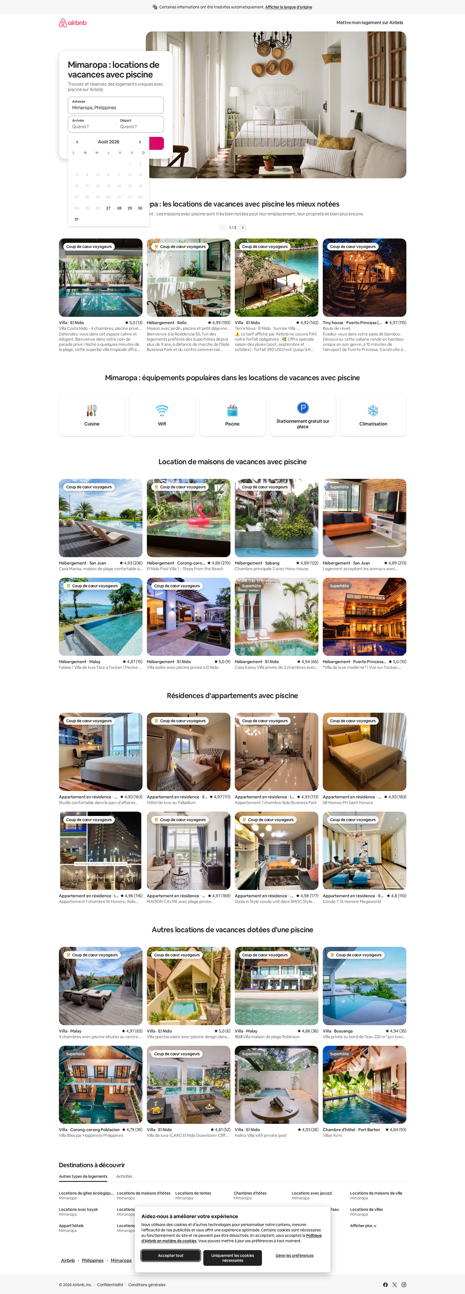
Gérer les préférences (294, 1255)
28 (119, 208)
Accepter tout (171, 1255)
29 (130, 208)
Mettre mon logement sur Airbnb (370, 22)
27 (108, 208)
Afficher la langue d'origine (288, 7)
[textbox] (92, 126)
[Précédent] (222, 227)
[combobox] (116, 107)
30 (140, 208)
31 (76, 219)
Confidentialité (110, 1284)
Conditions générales (147, 1284)
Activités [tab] (124, 1176)
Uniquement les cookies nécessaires (232, 1258)
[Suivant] (242, 227)
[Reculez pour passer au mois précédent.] (77, 142)
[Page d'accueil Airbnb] (73, 22)
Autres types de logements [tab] (83, 1176)
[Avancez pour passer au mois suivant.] (139, 142)
